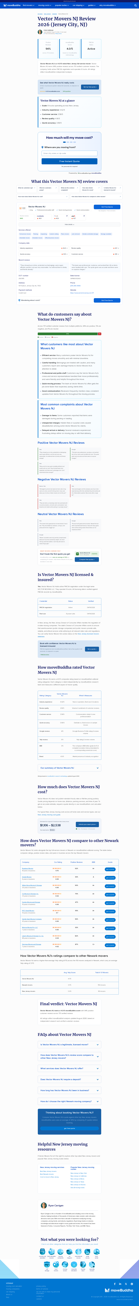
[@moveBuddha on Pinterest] (132, 1284)
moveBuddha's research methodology (57, 776)
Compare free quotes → (86, 559)
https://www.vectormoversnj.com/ (81, 293)
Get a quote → (92, 649)
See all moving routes (78, 1187)
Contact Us (40, 1296)
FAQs (7, 1297)
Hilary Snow (58, 33)
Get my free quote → (90, 87)
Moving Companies (13, 1289)
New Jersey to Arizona (78, 1184)
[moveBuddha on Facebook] (114, 1284)
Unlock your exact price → (87, 824)
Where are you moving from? (60, 147)
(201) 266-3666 (75, 286)
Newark (54, 14)
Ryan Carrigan (48, 30)
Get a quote (110, 869)
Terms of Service (42, 1289)
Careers (39, 1299)
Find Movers (27, 5)
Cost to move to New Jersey (49, 1177)
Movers (40, 14)
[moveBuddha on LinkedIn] (120, 1284)
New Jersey (47, 14)
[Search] (135, 5)
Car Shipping (77, 5)
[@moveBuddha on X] (126, 1284)
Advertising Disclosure (69, 1)
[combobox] (69, 153)
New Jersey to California (78, 1176)
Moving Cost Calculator (14, 1286)
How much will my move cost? (69, 137)
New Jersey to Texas (77, 1182)
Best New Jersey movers (48, 1171)
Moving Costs (43, 5)
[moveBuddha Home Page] (12, 5)
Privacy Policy (41, 1286)
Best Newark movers (47, 1174)
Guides (91, 5)
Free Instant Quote (69, 161)
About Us (9, 1294)
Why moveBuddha (106, 5)
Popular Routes (61, 5)
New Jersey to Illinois (77, 1179)
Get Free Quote (107, 207)
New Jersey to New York (79, 1173)
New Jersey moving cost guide (49, 815)
